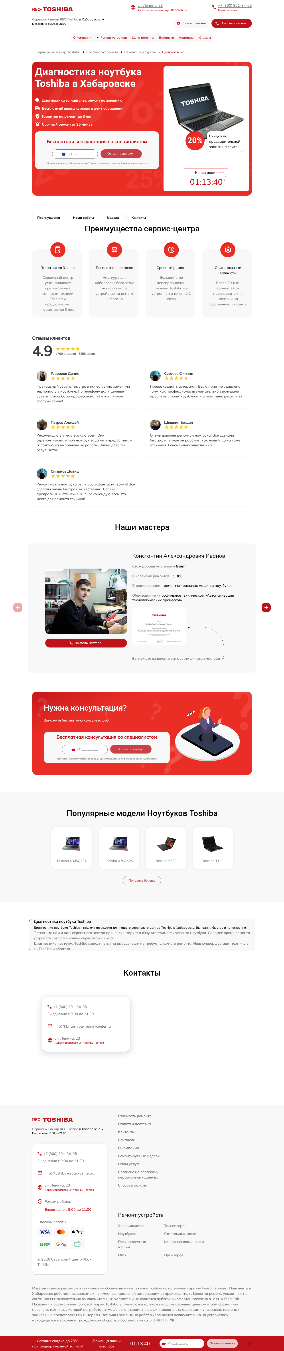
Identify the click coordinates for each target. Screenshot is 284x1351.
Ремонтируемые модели (139, 1156)
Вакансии (166, 38)
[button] (266, 607)
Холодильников (131, 1225)
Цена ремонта (143, 38)
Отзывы (205, 38)
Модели (113, 218)
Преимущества (48, 218)
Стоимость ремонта (135, 1116)
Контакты (186, 38)
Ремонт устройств (114, 38)
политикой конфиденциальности (129, 163)
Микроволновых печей (184, 1241)
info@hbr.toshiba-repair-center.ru (83, 1026)
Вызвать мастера (88, 643)
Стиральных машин (181, 1233)
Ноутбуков (127, 1233)
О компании (82, 38)
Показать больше (142, 880)
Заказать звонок (234, 23)
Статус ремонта (194, 23)
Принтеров (173, 1255)
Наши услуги (129, 1164)
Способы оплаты (132, 1185)
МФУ (122, 1255)
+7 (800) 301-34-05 (235, 5)
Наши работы (83, 218)
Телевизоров (175, 1225)
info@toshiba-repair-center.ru (69, 1173)
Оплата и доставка (134, 1124)
